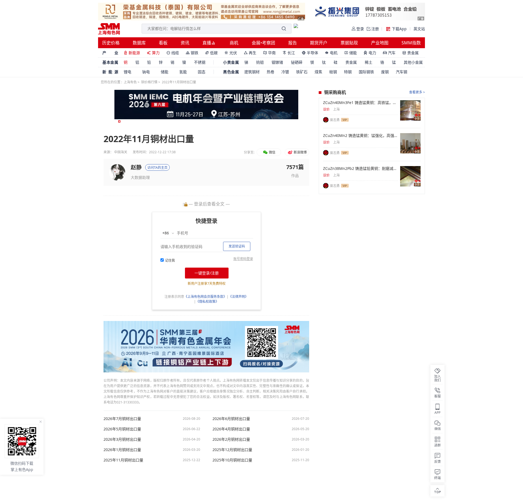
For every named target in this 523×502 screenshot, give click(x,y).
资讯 (185, 43)
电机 (331, 52)
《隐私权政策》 (207, 301)
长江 (288, 52)
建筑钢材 (252, 71)
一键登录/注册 (206, 273)
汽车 (389, 52)
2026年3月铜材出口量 (122, 439)
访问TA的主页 (157, 167)
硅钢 (333, 71)
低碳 (211, 52)
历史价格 (111, 43)
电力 (370, 52)
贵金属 (410, 52)
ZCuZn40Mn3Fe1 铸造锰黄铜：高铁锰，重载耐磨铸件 (360, 102)
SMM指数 (411, 43)
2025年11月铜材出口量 (123, 460)
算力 (153, 52)
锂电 (127, 71)
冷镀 (285, 71)
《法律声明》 (238, 296)
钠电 (146, 71)
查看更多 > (417, 92)
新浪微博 (300, 152)
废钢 (385, 71)
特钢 (348, 71)
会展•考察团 (263, 43)
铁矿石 (302, 71)
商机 (234, 43)
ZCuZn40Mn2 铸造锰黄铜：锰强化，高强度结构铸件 (360, 135)
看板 (163, 43)
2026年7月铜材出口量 (122, 418)
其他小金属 (413, 62)
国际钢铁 (366, 71)
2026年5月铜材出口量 (122, 429)
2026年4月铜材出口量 (231, 429)
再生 (250, 52)
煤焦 (318, 71)
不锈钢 (199, 62)
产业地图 (379, 43)
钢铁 (192, 52)
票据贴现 (349, 43)
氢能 (183, 71)
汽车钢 (401, 71)
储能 (350, 52)
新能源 (132, 52)
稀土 (368, 62)
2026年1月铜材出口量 (122, 449)
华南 (269, 52)
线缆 (172, 52)
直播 (207, 43)
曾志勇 (335, 120)
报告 (292, 43)
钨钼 (260, 62)
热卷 (270, 71)
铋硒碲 (296, 62)
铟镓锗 (277, 62)
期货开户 (318, 43)
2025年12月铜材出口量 (232, 449)
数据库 (139, 43)
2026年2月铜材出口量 (231, 439)
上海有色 (130, 82)
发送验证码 (237, 246)
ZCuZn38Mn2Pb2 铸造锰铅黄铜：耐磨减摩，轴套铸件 (360, 168)
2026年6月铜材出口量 (231, 418)
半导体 (310, 52)
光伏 (230, 52)
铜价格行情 (149, 82)
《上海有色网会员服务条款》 (205, 296)
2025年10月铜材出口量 (232, 460)
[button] (119, 121)
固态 (201, 71)
